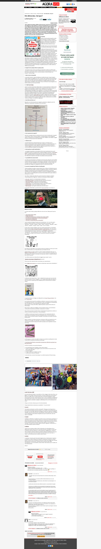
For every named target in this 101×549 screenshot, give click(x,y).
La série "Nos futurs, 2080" (29, 392)
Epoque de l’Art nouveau (63, 35)
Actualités (30, 7)
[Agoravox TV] (30, 0)
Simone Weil (28, 182)
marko (73, 84)
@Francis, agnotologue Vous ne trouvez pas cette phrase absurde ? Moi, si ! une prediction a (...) (67, 137)
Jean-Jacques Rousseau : (30, 180)
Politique (60, 96)
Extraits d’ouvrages (40, 13)
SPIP (52, 540)
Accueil (26, 7)
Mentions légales (44, 543)
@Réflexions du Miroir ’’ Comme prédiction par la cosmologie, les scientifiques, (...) (67, 140)
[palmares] (66, 104)
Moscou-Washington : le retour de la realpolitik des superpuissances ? (67, 111)
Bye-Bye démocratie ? (29, 215)
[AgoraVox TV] (72, 4)
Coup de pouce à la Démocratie (31, 219)
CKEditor (64, 540)
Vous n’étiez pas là (64, 118)
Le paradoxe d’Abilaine (63, 39)
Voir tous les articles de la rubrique (67, 90)
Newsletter (74, 7)
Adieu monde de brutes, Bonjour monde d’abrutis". (40, 228)
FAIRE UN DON (41, 536)
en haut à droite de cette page (49, 533)
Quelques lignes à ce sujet (29, 251)
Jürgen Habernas (37, 94)
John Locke (27, 179)
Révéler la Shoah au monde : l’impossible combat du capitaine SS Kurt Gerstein (68, 109)
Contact (39, 543)
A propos (35, 543)
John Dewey (31, 84)
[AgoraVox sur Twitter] (69, 4)
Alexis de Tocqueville (29, 181)
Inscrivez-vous (27, 4)
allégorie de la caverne (31, 263)
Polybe (30, 146)
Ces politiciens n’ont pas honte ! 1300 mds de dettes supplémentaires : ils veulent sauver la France (68, 123)
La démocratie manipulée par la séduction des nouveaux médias (37, 216)
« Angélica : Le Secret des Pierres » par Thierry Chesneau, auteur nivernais (67, 89)
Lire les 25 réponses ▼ (38, 498)
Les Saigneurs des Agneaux (63, 36)
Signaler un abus (50, 471)
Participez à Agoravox (29, 3)
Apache (54, 540)
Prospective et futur (66, 96)
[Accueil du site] (51, 6)
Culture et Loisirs (43, 7)
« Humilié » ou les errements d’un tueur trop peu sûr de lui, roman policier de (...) (66, 86)
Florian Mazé (72, 89)
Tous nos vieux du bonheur (63, 38)
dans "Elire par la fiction (49, 298)
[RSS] (71, 4)
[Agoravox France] (27, 0)
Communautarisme (66, 97)
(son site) (34, 18)
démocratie (45, 229)
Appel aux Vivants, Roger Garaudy (65, 84)
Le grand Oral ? (63, 110)
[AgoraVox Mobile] (74, 4)
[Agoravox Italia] (28, 0)
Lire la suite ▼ (30, 495)
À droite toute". (29, 299)
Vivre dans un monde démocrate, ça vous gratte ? (34, 220)
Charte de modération (63, 543)
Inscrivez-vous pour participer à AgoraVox (67, 29)
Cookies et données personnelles (53, 543)
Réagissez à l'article (52, 463)
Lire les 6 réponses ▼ (38, 528)
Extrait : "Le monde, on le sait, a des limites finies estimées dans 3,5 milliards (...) (67, 143)
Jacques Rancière (29, 184)
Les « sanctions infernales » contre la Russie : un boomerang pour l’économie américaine (68, 119)
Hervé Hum (30, 473)
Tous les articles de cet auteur (64, 41)
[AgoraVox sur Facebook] (67, 4)
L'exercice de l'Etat (45, 187)
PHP (59, 540)
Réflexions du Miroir (29, 18)
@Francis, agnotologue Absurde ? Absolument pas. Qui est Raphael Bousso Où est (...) (66, 134)
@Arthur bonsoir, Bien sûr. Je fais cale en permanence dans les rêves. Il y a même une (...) (67, 147)
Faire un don (59, 7)
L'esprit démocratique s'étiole (31, 214)
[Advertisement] (43, 10)
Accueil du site (27, 13)
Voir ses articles (61, 26)
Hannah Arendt (28, 183)
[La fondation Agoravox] (71, 12)
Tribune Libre (36, 7)
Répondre (46, 496)
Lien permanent (54, 471)
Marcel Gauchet (28, 185)
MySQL (62, 540)
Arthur (29, 519)
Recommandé (49, 19)
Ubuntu (57, 540)
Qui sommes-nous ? (52, 7)
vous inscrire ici (48, 534)
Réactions (41, 19)
